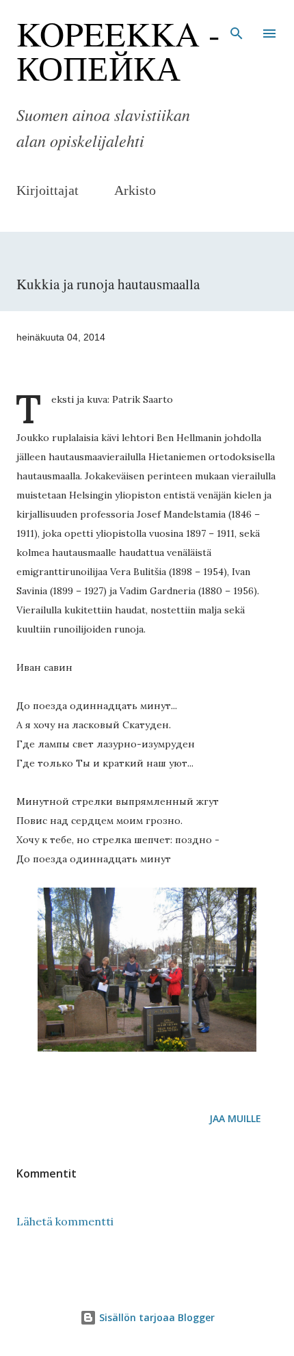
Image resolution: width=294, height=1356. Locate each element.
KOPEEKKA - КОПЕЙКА (118, 50)
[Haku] (236, 24)
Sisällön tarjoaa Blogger (155, 1317)
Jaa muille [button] (235, 1118)
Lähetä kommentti (64, 1221)
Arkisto (135, 190)
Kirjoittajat (47, 190)
